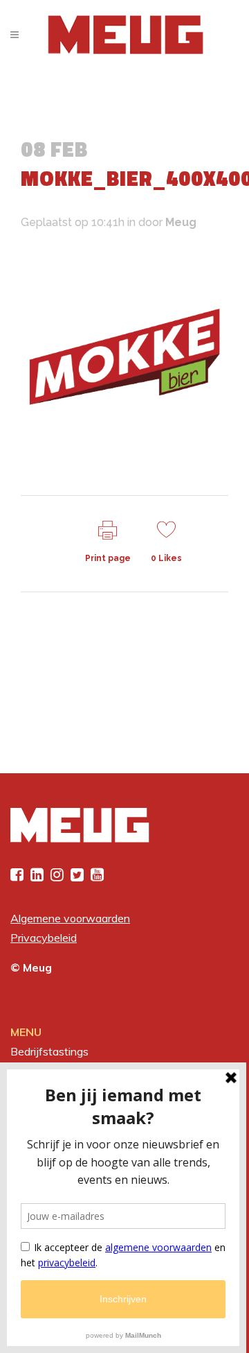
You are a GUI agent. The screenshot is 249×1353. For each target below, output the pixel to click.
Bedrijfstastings (49, 1051)
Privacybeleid (43, 938)
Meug (180, 222)
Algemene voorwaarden (70, 918)
